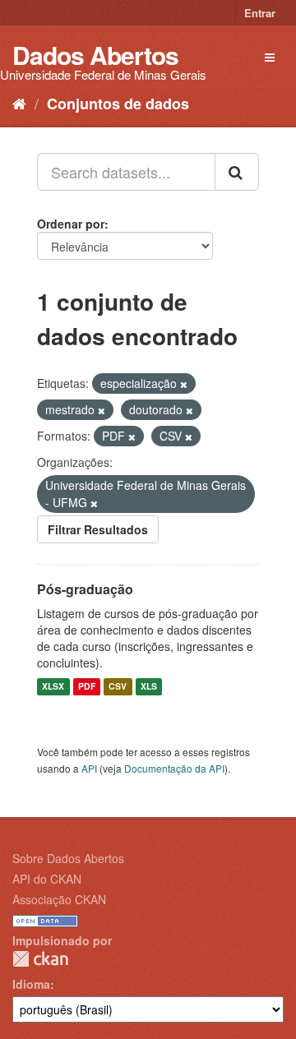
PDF (86, 687)
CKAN (40, 958)
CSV (118, 687)
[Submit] (237, 172)
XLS (149, 687)
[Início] (19, 102)
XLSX (53, 687)
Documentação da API (174, 768)
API (89, 768)
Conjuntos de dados (118, 103)
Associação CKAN (59, 899)
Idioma (31, 984)
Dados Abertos (95, 54)
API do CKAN (46, 878)
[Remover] (183, 383)
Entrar (259, 13)
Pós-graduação (85, 589)
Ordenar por (70, 223)
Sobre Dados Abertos (68, 858)
